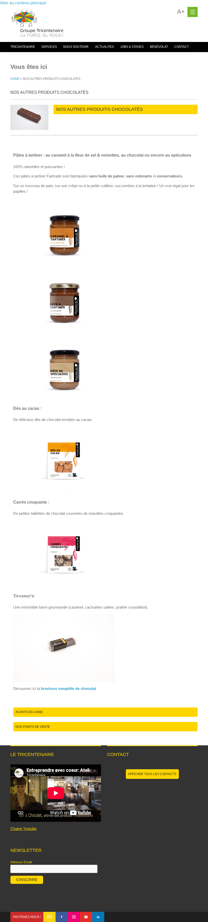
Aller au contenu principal (23, 3)
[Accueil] (37, 26)
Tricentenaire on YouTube (86, 917)
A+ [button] (181, 12)
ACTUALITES (104, 47)
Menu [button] (192, 12)
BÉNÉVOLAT (159, 47)
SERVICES (49, 47)
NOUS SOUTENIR (76, 47)
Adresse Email (21, 862)
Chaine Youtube (23, 828)
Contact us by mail (49, 917)
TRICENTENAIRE (22, 47)
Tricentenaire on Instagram (74, 917)
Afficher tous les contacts (152, 774)
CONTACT (181, 47)
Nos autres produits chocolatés (99, 109)
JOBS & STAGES (132, 47)
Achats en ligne (29, 712)
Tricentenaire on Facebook (62, 917)
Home (15, 79)
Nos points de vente (32, 727)
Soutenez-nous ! (27, 917)
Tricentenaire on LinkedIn (98, 917)
